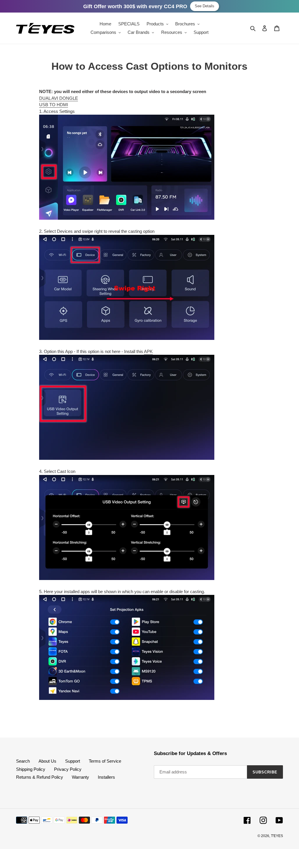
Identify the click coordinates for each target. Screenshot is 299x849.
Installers (106, 777)
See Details (204, 6)
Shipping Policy (30, 769)
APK (148, 351)
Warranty (80, 777)
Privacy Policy (67, 769)
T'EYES (277, 836)
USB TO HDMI (53, 104)
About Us (47, 761)
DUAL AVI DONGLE (58, 98)
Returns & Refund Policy (39, 777)
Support (72, 761)
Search (23, 761)
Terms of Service (105, 761)
